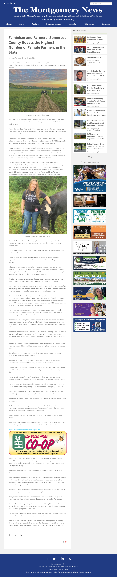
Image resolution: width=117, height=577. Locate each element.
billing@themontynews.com (63, 572)
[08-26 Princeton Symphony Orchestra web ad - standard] (89, 232)
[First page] (78, 157)
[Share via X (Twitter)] (15, 535)
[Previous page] (84, 157)
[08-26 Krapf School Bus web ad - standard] (89, 294)
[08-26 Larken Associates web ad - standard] (89, 278)
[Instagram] (8, 3)
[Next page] (96, 157)
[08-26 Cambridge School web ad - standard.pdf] (89, 309)
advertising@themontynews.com (41, 572)
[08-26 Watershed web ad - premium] (89, 178)
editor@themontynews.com (82, 572)
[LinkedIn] (11, 3)
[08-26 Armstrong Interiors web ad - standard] (89, 200)
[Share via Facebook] (10, 535)
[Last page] (102, 157)
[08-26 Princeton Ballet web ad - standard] (89, 247)
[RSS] (15, 3)
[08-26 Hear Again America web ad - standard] (89, 263)
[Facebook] (4, 3)
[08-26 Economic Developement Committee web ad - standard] (89, 216)
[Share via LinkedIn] (21, 535)
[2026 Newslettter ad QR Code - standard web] (89, 325)
